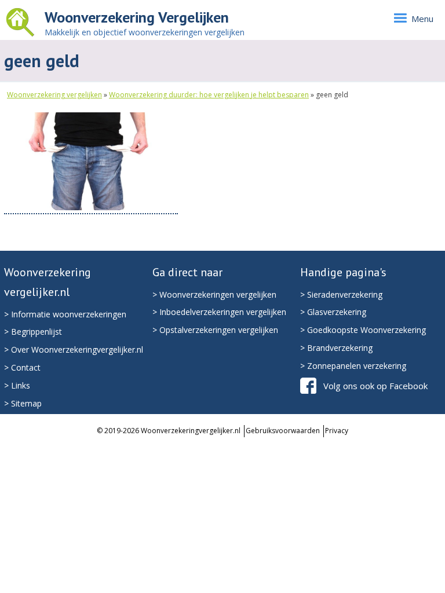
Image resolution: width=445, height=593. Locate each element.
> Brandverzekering (336, 347)
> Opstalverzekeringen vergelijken (215, 329)
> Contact (22, 367)
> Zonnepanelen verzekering (353, 365)
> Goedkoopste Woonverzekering (363, 329)
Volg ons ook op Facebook (375, 385)
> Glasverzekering (333, 311)
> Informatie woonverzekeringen (65, 314)
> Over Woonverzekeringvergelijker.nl (73, 349)
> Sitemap (23, 403)
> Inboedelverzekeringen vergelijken (219, 311)
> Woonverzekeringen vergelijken (214, 294)
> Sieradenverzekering (341, 294)
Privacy (336, 430)
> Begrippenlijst (33, 331)
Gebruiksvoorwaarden (283, 430)
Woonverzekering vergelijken (54, 95)
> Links (17, 385)
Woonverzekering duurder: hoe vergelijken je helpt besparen (209, 95)
